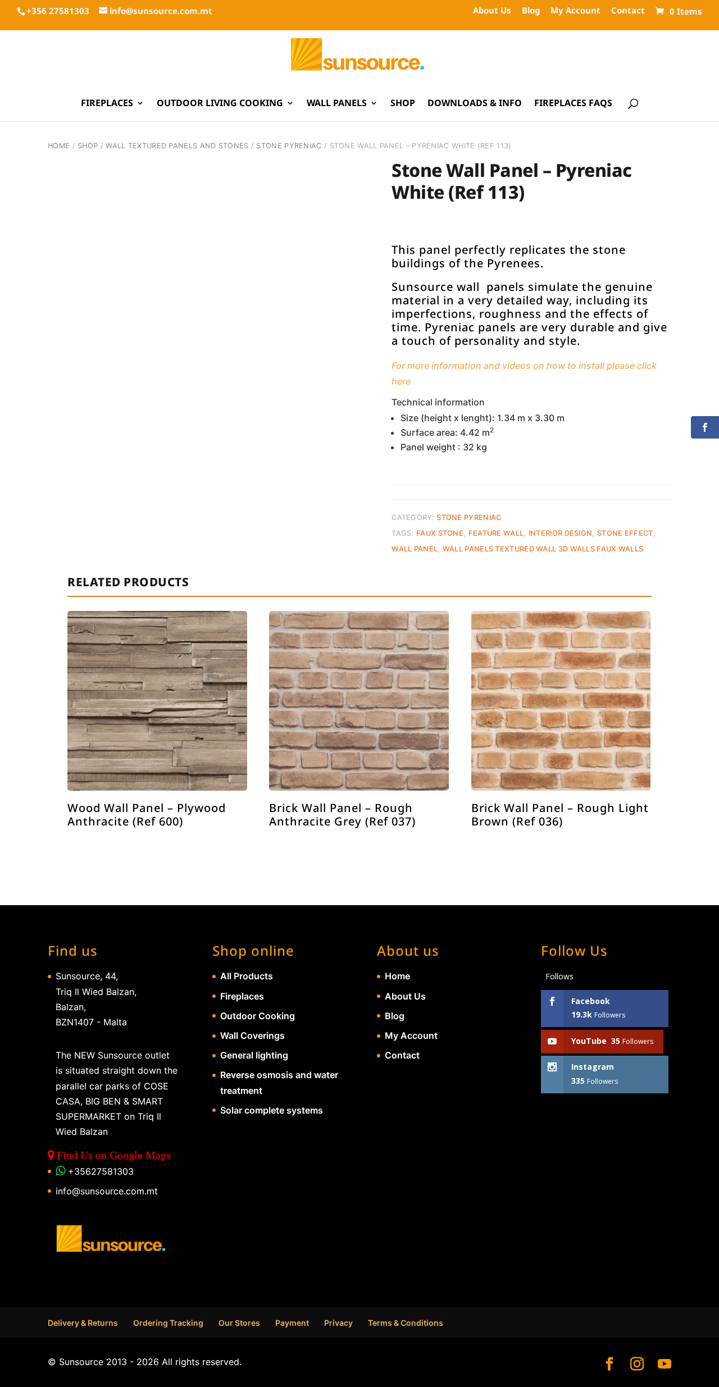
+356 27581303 (57, 10)
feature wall (496, 533)
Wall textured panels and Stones (177, 146)
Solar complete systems (271, 1110)
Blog (531, 11)
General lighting (254, 1055)
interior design (561, 533)
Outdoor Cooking (257, 1015)
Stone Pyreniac (288, 146)
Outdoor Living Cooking (220, 104)
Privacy (338, 1322)
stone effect (625, 533)
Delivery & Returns (83, 1322)
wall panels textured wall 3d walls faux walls (543, 549)
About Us (492, 11)
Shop (402, 104)
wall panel (415, 549)
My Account (575, 11)
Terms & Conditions (405, 1322)
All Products (246, 976)
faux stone (439, 533)
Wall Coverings (252, 1035)
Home (59, 146)
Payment (292, 1322)
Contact (628, 11)
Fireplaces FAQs (573, 104)
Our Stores (239, 1322)
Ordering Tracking (168, 1322)
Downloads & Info (474, 104)
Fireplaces (107, 104)
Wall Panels (337, 104)
